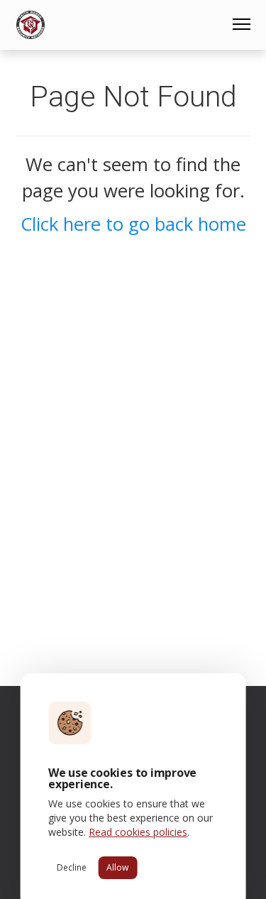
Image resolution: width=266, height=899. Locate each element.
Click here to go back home (133, 224)
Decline (72, 867)
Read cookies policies (138, 832)
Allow (117, 867)
